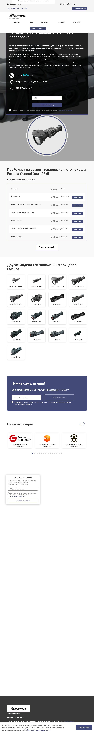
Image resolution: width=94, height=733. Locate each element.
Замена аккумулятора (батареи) (22, 212)
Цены (31, 22)
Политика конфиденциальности (39, 730)
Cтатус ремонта (80, 8)
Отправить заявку (47, 105)
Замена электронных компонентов (23, 228)
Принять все (84, 728)
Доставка (61, 22)
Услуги (16, 22)
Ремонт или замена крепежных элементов (26, 204)
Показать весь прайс (47, 247)
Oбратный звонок (37, 28)
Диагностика (15, 196)
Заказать (77, 197)
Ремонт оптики (16, 236)
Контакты (76, 22)
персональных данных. (65, 110)
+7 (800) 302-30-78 (19, 8)
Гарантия (44, 22)
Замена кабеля (16, 220)
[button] (80, 423)
